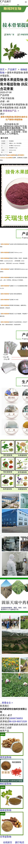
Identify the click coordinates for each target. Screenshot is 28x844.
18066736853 (16, 718)
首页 (2, 69)
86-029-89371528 (18, 721)
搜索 (18, 4)
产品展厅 (12, 69)
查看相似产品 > (11, 110)
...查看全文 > (6, 702)
